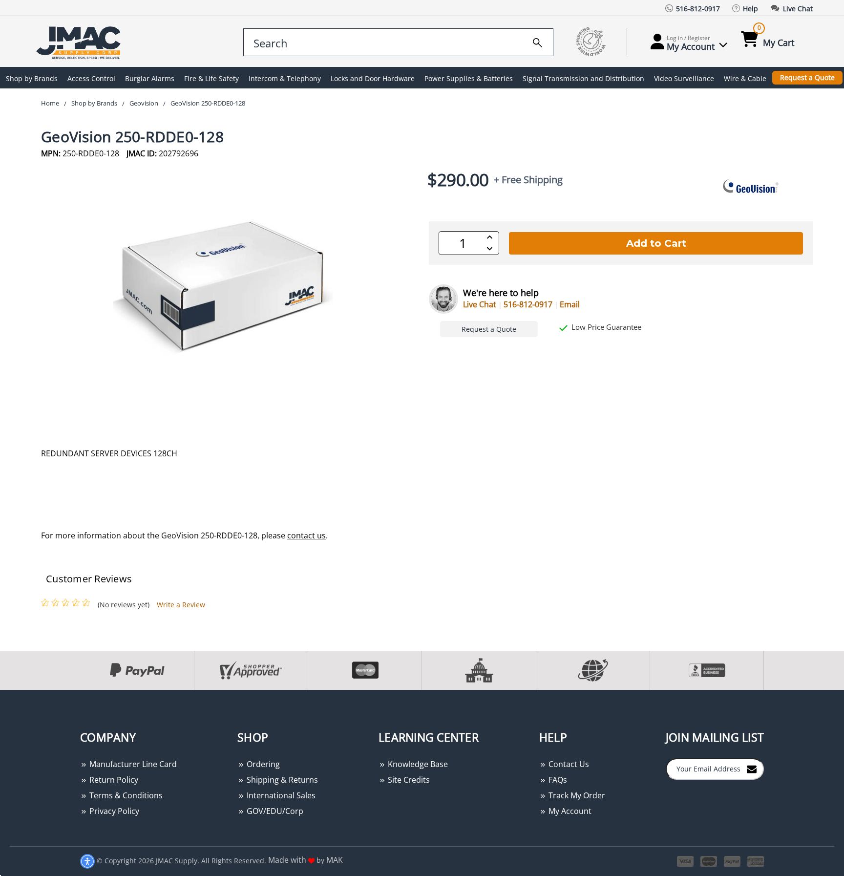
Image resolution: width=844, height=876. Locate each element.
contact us (306, 535)
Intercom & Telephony (285, 78)
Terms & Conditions (125, 795)
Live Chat (479, 304)
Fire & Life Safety (211, 78)
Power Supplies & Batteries (468, 78)
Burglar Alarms (149, 78)
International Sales (280, 795)
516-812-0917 (528, 304)
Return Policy (112, 779)
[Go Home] (80, 41)
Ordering (262, 764)
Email (570, 304)
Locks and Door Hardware (373, 78)
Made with (288, 860)
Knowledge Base (417, 764)
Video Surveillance (684, 78)
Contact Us (568, 764)
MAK (334, 860)
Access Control (91, 78)
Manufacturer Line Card (132, 764)
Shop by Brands (32, 78)
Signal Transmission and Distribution (583, 78)
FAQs (557, 779)
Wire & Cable (745, 78)
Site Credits (408, 779)
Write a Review (181, 604)
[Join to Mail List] (752, 768)
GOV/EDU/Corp (274, 811)
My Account (569, 811)
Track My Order (576, 795)
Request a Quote (807, 77)
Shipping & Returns (281, 779)
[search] (537, 41)
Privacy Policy (113, 811)
